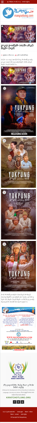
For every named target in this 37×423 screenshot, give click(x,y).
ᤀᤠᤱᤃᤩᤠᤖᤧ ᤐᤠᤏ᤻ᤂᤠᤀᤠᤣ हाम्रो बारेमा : (9, 411)
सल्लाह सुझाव (20, 411)
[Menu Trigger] (2, 1)
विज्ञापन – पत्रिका (29, 411)
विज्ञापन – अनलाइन (14, 414)
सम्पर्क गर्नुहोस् (26, 2)
